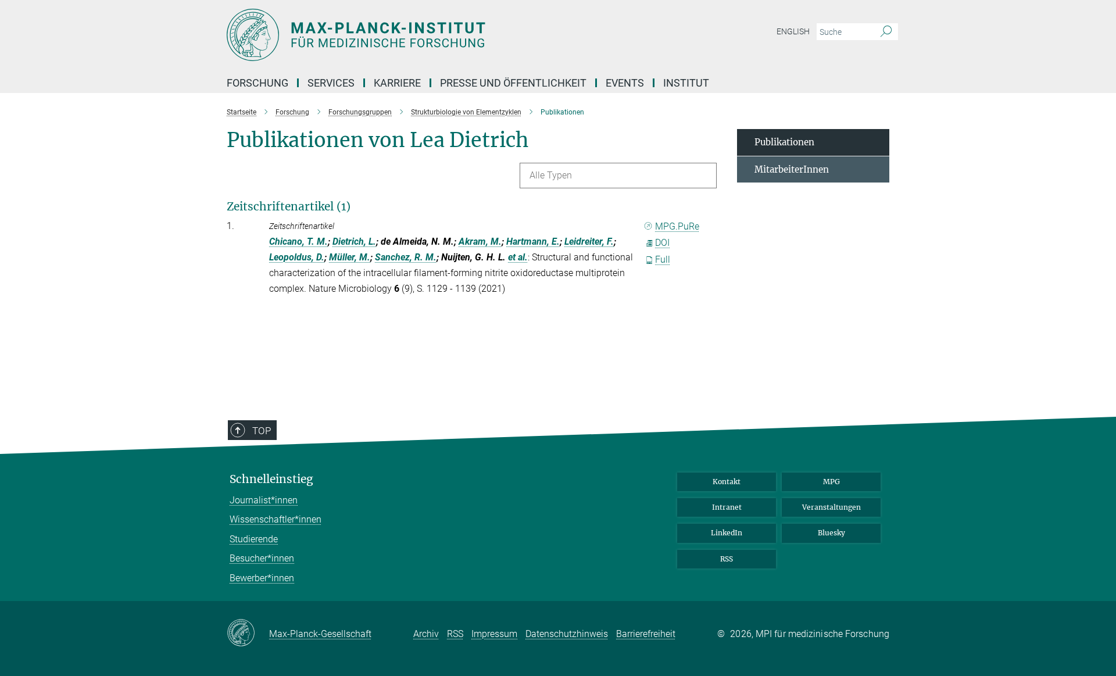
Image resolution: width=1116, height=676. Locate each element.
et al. (518, 257)
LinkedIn (726, 532)
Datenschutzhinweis (566, 633)
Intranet (727, 507)
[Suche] (886, 32)
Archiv (426, 633)
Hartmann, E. (533, 241)
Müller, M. (349, 257)
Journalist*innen (264, 500)
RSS (726, 559)
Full (662, 259)
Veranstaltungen (831, 507)
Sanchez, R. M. (406, 257)
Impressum (494, 633)
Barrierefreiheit (645, 633)
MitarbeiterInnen (791, 169)
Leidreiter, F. (589, 241)
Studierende (254, 539)
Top (261, 431)
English (793, 31)
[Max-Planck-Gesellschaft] (248, 634)
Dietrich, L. (354, 241)
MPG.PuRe (677, 226)
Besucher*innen (262, 558)
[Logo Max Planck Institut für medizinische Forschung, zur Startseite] (445, 35)
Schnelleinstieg (271, 479)
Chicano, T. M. (298, 241)
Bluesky (831, 532)
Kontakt (727, 481)
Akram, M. (480, 241)
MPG (831, 481)
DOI (662, 242)
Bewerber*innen (262, 578)
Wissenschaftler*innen (275, 519)
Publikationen (784, 142)
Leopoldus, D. (296, 257)
